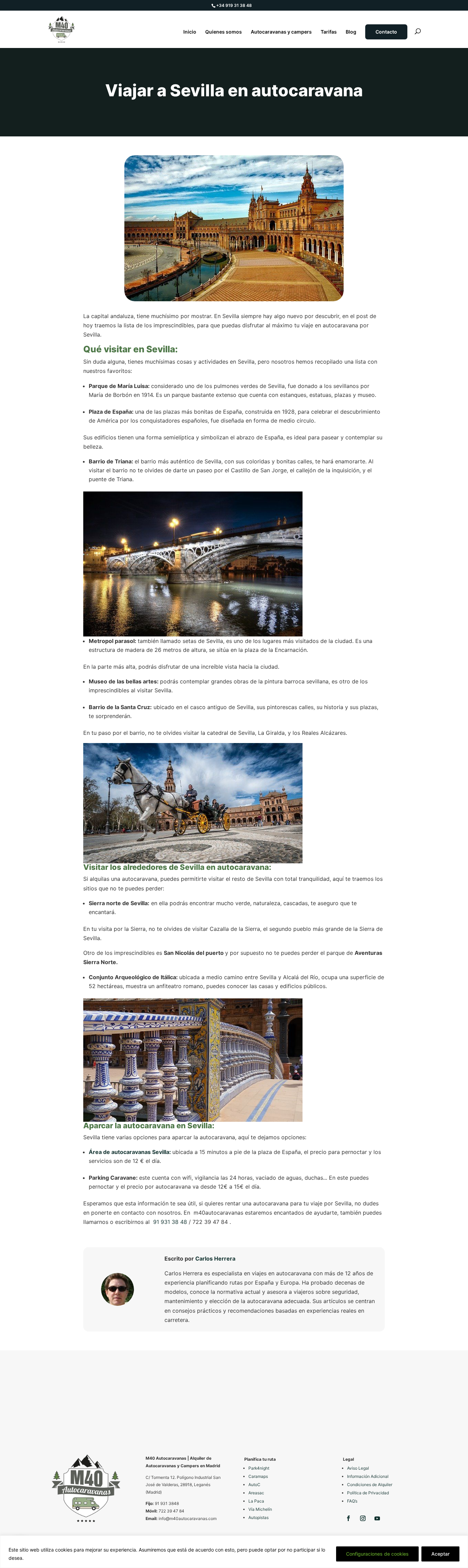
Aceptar (440, 1554)
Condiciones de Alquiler (369, 1484)
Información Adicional (368, 1476)
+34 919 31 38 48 (234, 5)
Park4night (258, 1468)
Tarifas (329, 32)
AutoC (254, 1484)
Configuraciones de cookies (377, 1554)
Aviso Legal (358, 1468)
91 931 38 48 (170, 1221)
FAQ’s (352, 1501)
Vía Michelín (260, 1509)
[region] (234, 1551)
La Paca (256, 1501)
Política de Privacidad (368, 1492)
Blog (351, 32)
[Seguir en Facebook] (348, 1518)
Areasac (256, 1492)
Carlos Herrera (215, 1258)
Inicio (189, 32)
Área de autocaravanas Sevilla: (130, 1151)
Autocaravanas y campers (281, 32)
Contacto (386, 32)
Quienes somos (223, 32)
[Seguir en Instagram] (362, 1518)
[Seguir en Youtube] (377, 1518)
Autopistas (258, 1517)
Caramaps (258, 1476)
